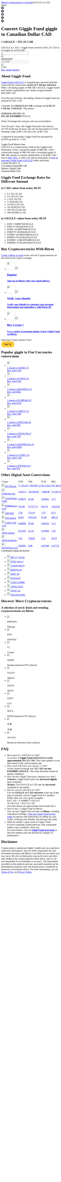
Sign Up (10, 852)
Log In (4, 852)
